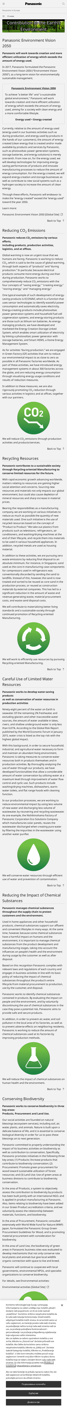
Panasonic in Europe (11, 10)
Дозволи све (33, 1402)
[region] (33, 1354)
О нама (10, 16)
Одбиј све (33, 1393)
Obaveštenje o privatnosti (29, 1365)
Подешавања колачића (33, 1384)
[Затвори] (62, 1305)
